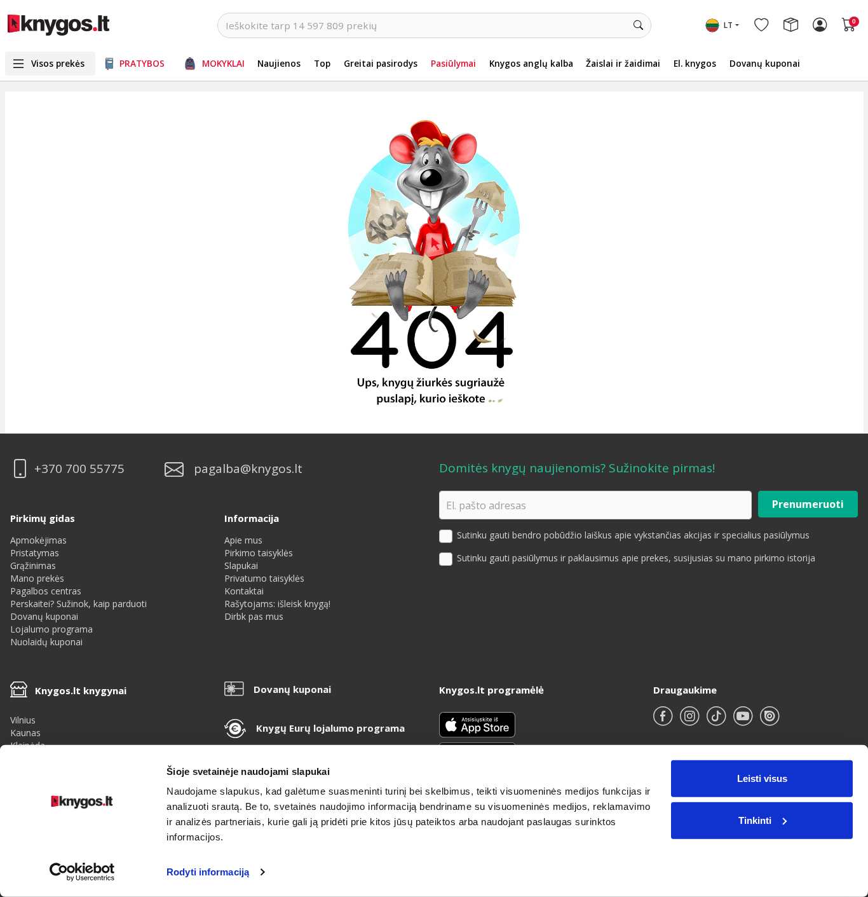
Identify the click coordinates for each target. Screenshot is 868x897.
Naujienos (279, 63)
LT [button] (728, 25)
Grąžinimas (33, 565)
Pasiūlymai (453, 63)
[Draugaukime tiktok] (717, 721)
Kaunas (25, 733)
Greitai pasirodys (380, 63)
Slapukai (241, 565)
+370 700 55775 (79, 469)
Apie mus (243, 540)
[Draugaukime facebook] (664, 721)
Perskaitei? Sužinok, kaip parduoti (78, 604)
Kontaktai (244, 591)
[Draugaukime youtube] (744, 721)
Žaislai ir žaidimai (623, 63)
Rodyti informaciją (207, 871)
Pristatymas (34, 553)
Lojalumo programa (51, 629)
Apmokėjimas (38, 540)
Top (322, 63)
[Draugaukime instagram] (691, 721)
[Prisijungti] (820, 25)
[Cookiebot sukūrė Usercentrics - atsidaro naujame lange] (82, 872)
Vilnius (23, 720)
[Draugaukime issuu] (769, 721)
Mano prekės (37, 578)
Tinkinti (754, 819)
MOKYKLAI (223, 63)
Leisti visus (762, 778)
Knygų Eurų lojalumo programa (330, 728)
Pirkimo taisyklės (258, 553)
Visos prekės (58, 63)
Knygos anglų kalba (531, 63)
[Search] (638, 25)
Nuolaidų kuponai (46, 642)
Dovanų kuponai (764, 63)
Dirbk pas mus (253, 616)
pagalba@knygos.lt (248, 469)
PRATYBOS (142, 63)
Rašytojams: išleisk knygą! (277, 604)
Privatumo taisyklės (264, 578)
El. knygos (695, 63)
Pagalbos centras (45, 591)
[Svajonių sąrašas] (761, 25)
